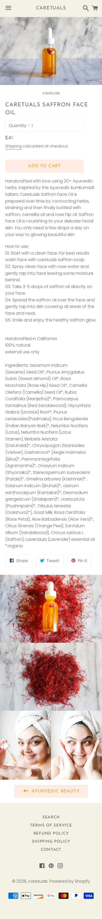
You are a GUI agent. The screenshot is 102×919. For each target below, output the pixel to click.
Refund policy (51, 834)
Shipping (13, 146)
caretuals (51, 8)
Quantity (17, 126)
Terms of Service (51, 826)
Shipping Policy (51, 842)
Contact (51, 850)
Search (51, 817)
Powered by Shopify (69, 881)
